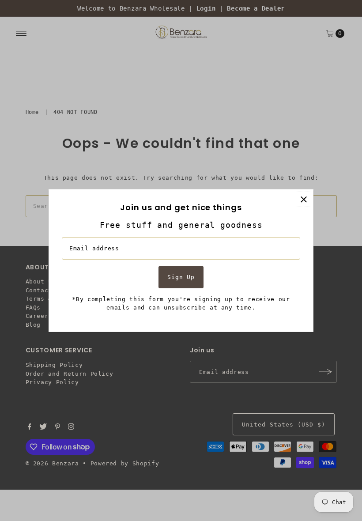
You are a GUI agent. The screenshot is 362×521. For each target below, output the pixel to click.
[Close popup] (303, 199)
